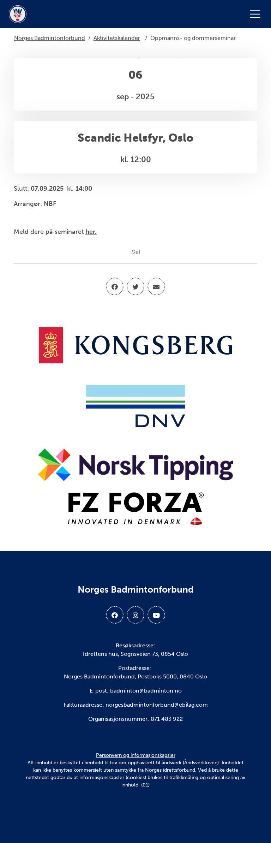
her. (91, 232)
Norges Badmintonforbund (49, 38)
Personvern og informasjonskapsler (135, 755)
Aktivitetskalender (117, 38)
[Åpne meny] (257, 14)
